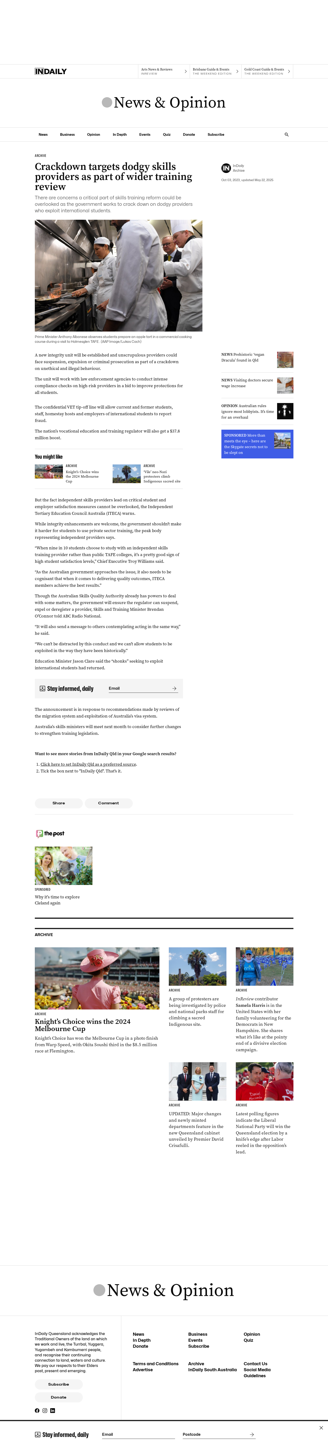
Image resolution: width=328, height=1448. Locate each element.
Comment (108, 803)
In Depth (120, 134)
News (43, 134)
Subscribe (216, 134)
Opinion (93, 134)
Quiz (166, 134)
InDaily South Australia (212, 1369)
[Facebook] (37, 1410)
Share (59, 803)
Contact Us (255, 1363)
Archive (196, 1363)
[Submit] (173, 688)
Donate (189, 134)
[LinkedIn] (52, 1410)
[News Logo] (164, 102)
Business (67, 134)
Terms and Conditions (156, 1363)
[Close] (321, 1428)
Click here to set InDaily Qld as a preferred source (88, 764)
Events (144, 134)
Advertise (143, 1369)
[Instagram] (45, 1410)
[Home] (60, 71)
